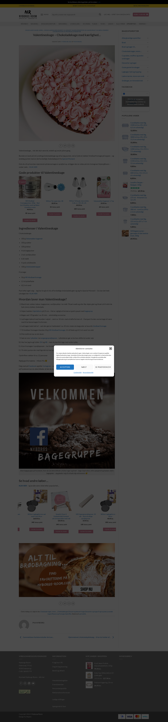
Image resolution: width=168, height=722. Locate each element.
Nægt (84, 367)
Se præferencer (103, 367)
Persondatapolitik (88, 372)
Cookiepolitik (78, 372)
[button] (110, 348)
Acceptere (65, 367)
